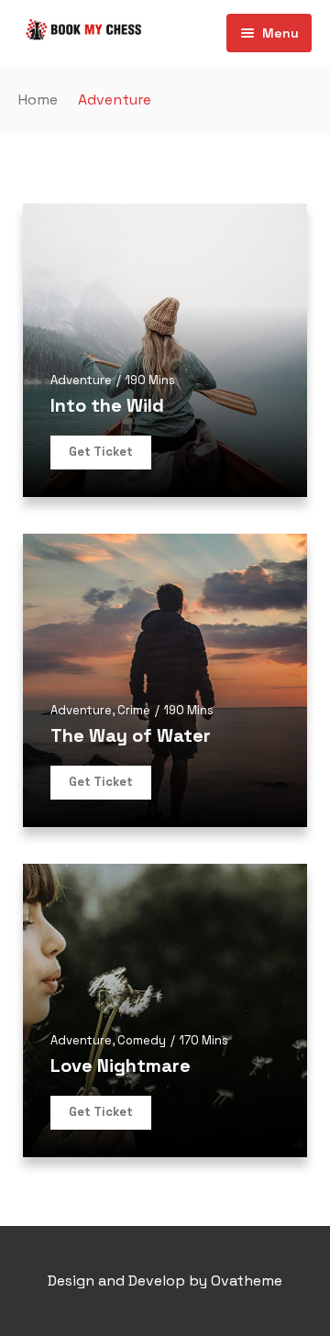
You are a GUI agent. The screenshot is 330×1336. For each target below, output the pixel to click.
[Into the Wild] (165, 350)
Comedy (141, 1040)
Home (38, 99)
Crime (133, 710)
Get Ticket (101, 451)
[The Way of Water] (165, 680)
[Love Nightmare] (165, 1010)
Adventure (81, 380)
